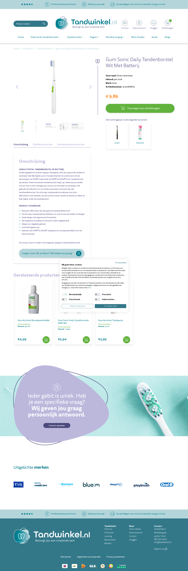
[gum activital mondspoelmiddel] (34, 300)
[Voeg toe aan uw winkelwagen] (46, 339)
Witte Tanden (137, 37)
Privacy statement (116, 556)
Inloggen (133, 539)
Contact (132, 536)
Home (21, 37)
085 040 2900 (160, 539)
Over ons (108, 529)
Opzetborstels (74, 37)
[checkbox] (64, 294)
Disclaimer (66, 556)
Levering (108, 536)
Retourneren (110, 539)
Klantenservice (135, 532)
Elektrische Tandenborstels (44, 37)
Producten (109, 532)
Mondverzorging (114, 37)
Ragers (93, 37)
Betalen (107, 543)
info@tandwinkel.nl (162, 542)
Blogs (167, 37)
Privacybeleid (120, 262)
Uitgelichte (31, 467)
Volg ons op (159, 548)
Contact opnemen (57, 425)
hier (89, 287)
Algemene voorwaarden (89, 556)
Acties (155, 37)
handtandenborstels (71, 242)
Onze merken (135, 529)
